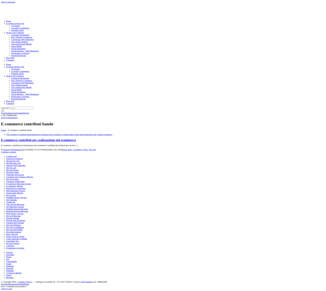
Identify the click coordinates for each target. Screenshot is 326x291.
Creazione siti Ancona (15, 175)
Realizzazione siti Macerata (17, 211)
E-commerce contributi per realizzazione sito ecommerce (38, 140)
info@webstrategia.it (9, 118)
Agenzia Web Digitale (15, 223)
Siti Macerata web (13, 163)
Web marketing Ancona (15, 191)
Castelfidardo (11, 261)
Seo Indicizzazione (13, 232)
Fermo (8, 275)
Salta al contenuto (8, 2)
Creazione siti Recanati (15, 181)
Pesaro (8, 257)
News (85, 150)
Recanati (9, 268)
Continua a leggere (8, 152)
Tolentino (10, 271)
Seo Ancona (11, 195)
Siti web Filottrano (13, 225)
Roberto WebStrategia (12, 150)
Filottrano (10, 266)
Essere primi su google (15, 236)
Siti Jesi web (11, 168)
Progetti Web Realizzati (15, 220)
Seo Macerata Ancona (15, 207)
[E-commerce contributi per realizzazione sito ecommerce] (59, 134)
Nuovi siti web (12, 234)
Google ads (10, 202)
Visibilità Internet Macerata (17, 209)
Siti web (92, 150)
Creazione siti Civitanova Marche (19, 177)
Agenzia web (11, 156)
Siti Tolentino (11, 200)
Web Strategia (86, 282)
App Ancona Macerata (15, 204)
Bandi (64, 150)
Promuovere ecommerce (16, 188)
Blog (70, 150)
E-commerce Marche (14, 186)
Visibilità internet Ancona (16, 198)
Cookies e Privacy (25, 282)
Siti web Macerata (13, 216)
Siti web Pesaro (12, 170)
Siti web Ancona (12, 243)
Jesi (7, 259)
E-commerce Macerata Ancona (18, 184)
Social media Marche (14, 193)
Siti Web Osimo (12, 172)
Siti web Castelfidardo (15, 227)
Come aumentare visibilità (16, 239)
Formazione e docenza (15, 248)
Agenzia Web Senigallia (15, 165)
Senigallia (10, 255)
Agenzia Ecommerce (14, 159)
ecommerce (77, 150)
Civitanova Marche (14, 273)
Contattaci (10, 246)
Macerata (9, 277)
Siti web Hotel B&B (14, 230)
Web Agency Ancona (14, 214)
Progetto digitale (12, 218)
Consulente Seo (12, 241)
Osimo (8, 264)
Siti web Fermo (12, 179)
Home (3, 130)
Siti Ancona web (12, 161)
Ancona (9, 252)
